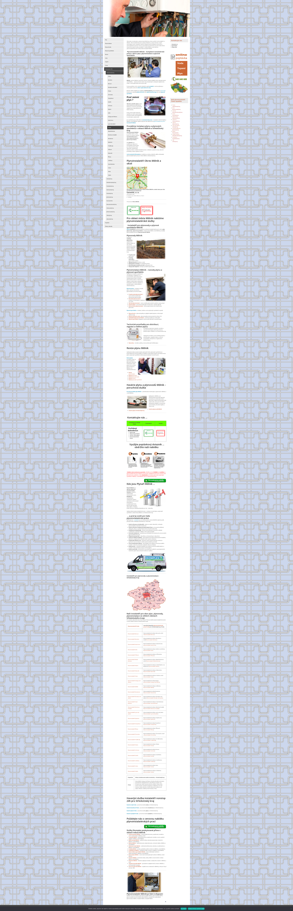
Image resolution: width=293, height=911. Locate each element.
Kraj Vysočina (175, 132)
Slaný (109, 171)
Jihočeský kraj (110, 197)
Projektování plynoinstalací (136, 294)
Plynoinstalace (108, 43)
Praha (109, 76)
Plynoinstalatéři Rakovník (133, 671)
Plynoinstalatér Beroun (149, 634)
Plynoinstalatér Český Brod (150, 724)
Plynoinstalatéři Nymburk (133, 718)
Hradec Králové (175, 134)
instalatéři (136, 520)
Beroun (110, 83)
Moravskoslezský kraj (111, 204)
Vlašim (109, 175)
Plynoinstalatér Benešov (151, 640)
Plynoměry (131, 343)
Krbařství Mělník (133, 860)
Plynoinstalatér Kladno (154, 666)
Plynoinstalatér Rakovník (149, 671)
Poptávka (107, 222)
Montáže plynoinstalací (134, 298)
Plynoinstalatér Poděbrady (150, 740)
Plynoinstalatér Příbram (149, 655)
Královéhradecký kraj (111, 182)
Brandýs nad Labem (112, 87)
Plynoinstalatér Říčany (149, 729)
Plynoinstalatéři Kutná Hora (134, 644)
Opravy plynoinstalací (134, 303)
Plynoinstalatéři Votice (133, 766)
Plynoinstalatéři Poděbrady (134, 739)
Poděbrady (110, 146)
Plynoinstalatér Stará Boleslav (150, 703)
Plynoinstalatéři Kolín (132, 649)
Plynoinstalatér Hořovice (149, 751)
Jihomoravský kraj (111, 211)
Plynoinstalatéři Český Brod (134, 723)
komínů (132, 378)
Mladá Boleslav (111, 131)
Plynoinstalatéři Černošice (134, 734)
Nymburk (110, 142)
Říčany (109, 157)
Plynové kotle (108, 47)
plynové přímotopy (151, 92)
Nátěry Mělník (132, 843)
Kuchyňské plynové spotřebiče (136, 317)
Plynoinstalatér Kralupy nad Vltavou (152, 682)
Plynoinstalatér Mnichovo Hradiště (151, 708)
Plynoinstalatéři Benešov (133, 639)
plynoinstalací (132, 373)
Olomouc (174, 119)
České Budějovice (176, 128)
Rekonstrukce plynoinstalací (136, 306)
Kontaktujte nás (176, 40)
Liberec (174, 122)
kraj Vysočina (110, 200)
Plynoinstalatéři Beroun (133, 634)
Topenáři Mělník (133, 837)
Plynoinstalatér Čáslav (149, 745)
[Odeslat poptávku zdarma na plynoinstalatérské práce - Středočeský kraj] (160, 433)
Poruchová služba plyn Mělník (134, 391)
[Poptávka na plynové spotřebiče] (146, 460)
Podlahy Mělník (132, 849)
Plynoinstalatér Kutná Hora (150, 645)
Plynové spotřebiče (109, 50)
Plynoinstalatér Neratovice (150, 692)
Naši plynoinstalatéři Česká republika (178, 100)
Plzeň (173, 113)
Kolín (109, 113)
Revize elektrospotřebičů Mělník (137, 852)
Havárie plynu (132, 304)
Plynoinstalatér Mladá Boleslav (153, 661)
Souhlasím (183, 908)
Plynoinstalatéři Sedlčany (133, 760)
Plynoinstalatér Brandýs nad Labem (155, 698)
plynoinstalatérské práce (159, 121)
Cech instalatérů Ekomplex (133, 154)
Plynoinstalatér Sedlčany (149, 761)
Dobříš (109, 102)
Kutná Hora (110, 120)
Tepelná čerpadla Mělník (135, 863)
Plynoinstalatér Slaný (148, 677)
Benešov (110, 80)
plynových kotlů (134, 377)
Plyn (106, 39)
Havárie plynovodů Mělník (155, 409)
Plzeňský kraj (110, 193)
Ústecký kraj (109, 178)
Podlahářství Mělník (134, 850)
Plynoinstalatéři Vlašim (133, 771)
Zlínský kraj (109, 215)
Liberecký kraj (110, 219)
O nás (106, 65)
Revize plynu (130, 358)
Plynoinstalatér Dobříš (149, 756)
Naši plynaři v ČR (108, 69)
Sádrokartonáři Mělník (134, 846)
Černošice (110, 94)
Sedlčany (110, 160)
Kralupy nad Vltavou (112, 116)
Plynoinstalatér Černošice (150, 735)
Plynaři (128, 229)
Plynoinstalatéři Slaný (133, 676)
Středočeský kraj (110, 72)
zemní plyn (163, 90)
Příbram (110, 149)
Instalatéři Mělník (131, 122)
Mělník (109, 127)
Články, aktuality (108, 226)
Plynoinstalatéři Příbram (133, 655)
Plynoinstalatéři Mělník (133, 686)
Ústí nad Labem (175, 125)
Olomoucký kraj (110, 208)
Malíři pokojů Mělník (134, 840)
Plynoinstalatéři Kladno (133, 665)
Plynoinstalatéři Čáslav (133, 745)
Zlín (173, 140)
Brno (173, 108)
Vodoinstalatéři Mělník (134, 834)
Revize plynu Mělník (133, 854)
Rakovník (110, 153)
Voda (106, 58)
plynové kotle (140, 92)
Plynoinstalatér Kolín (148, 650)
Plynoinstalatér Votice (149, 766)
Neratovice (110, 138)
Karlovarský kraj (110, 189)
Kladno (109, 109)
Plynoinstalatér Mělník (149, 687)
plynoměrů (133, 375)
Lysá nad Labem (111, 124)
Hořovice (110, 105)
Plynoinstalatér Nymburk (149, 719)
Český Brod (110, 98)
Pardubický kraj (110, 186)
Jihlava (173, 131)
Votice (109, 167)
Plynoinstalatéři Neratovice (134, 692)
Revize (106, 54)
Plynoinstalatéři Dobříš (133, 755)
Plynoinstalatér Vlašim (149, 772)
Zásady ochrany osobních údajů (196, 908)
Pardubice (174, 137)
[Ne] (291, 908)
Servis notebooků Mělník (135, 866)
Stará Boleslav (111, 164)
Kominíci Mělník (133, 857)
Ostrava (174, 110)
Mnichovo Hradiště (112, 135)
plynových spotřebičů (135, 379)
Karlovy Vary (175, 116)
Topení (106, 61)
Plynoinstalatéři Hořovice (133, 750)
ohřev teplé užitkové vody (144, 87)
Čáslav (109, 91)
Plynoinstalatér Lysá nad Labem (151, 714)
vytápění (151, 86)
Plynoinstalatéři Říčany (133, 729)
